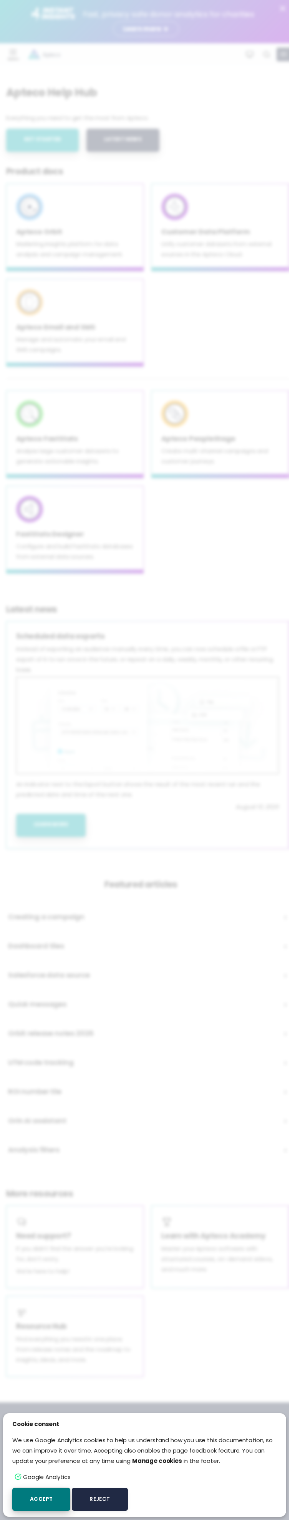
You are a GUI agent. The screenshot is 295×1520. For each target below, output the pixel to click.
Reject (99, 1499)
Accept (41, 1499)
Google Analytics (47, 1477)
